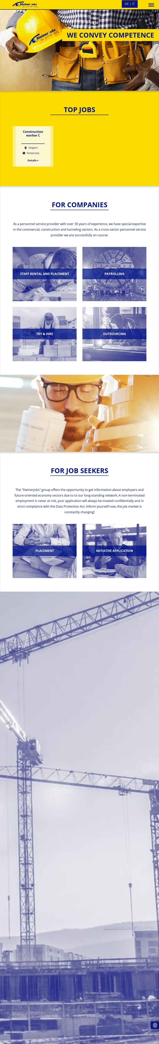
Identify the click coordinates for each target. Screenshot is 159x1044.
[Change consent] (5, 1037)
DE (127, 4)
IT (133, 4)
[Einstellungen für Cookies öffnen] (155, 1025)
